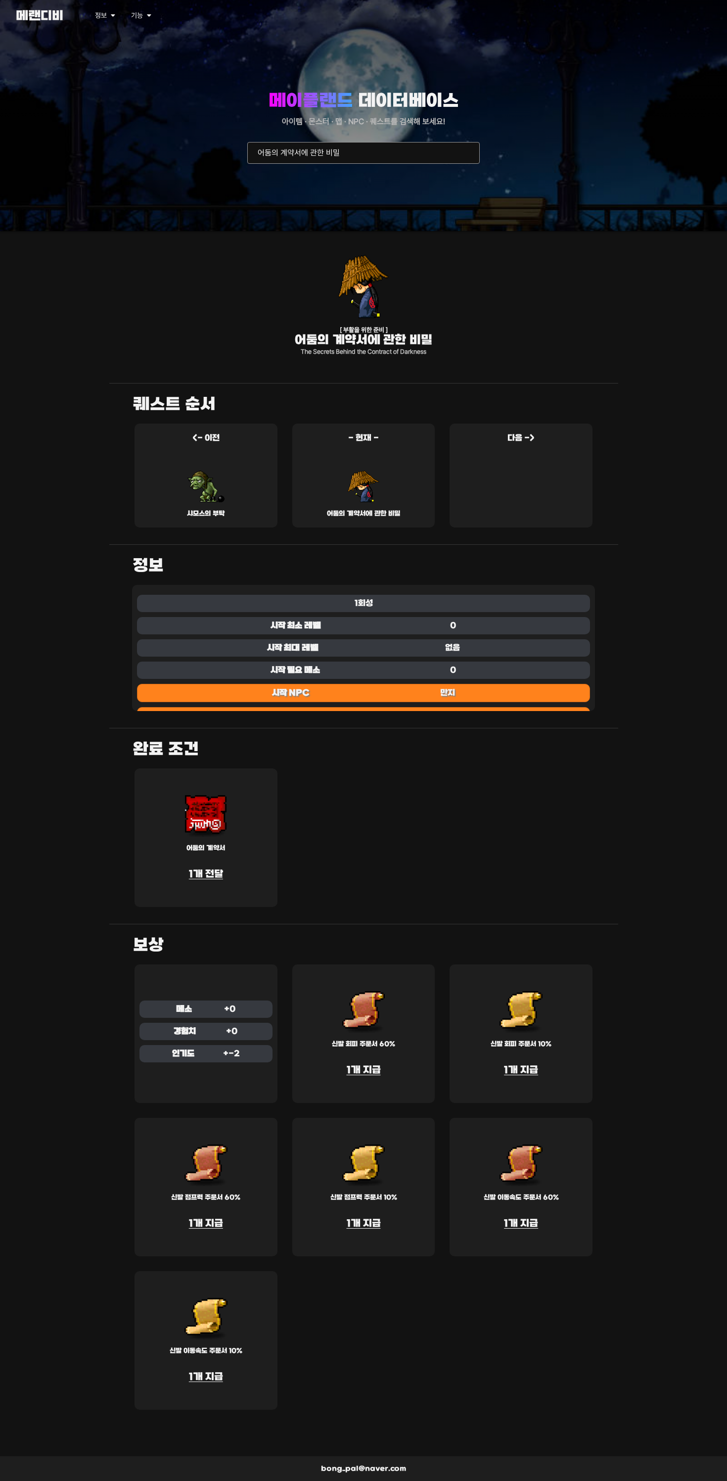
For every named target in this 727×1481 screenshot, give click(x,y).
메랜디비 (39, 16)
